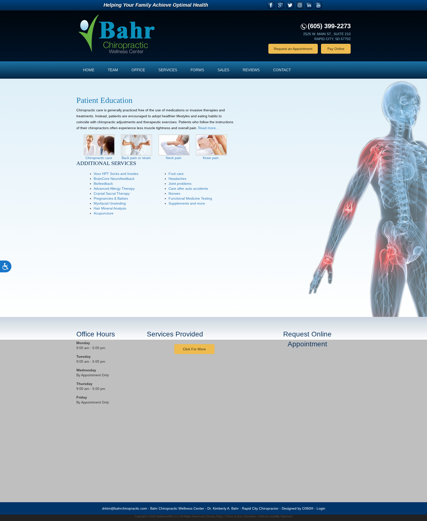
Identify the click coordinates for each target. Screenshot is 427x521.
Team (113, 70)
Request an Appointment (293, 49)
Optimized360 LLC (167, 516)
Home (88, 70)
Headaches (177, 179)
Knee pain (211, 158)
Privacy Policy (214, 516)
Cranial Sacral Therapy (112, 193)
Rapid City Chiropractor (260, 508)
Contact (282, 70)
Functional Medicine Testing (190, 198)
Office (138, 70)
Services (167, 70)
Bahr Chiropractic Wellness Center (177, 508)
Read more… (208, 128)
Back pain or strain (136, 158)
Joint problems (180, 184)
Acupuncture (103, 213)
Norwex (174, 193)
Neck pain (173, 158)
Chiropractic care (98, 158)
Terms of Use (234, 516)
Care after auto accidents (188, 188)
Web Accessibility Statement (276, 516)
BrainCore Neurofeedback (114, 179)
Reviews (251, 70)
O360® (307, 508)
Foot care (176, 174)
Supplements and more (187, 203)
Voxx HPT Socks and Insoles (116, 174)
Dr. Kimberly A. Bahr (223, 508)
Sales (223, 70)
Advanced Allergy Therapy (114, 188)
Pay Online (335, 49)
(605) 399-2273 (329, 26)
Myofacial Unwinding (110, 203)
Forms (197, 70)
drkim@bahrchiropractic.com (124, 508)
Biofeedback (103, 184)
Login (321, 508)
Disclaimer (250, 516)
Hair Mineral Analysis (110, 208)
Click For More (194, 349)
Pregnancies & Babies (111, 198)
